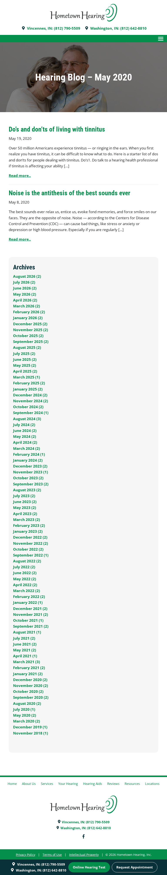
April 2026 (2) (25, 300)
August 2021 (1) (27, 632)
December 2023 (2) (30, 466)
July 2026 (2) (24, 282)
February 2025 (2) (29, 382)
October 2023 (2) (28, 477)
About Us (29, 783)
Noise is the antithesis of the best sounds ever (69, 193)
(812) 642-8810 (133, 28)
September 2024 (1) (30, 412)
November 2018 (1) (30, 733)
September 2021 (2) (30, 626)
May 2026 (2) (24, 294)
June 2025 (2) (25, 359)
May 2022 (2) (24, 578)
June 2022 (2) (25, 572)
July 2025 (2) (24, 353)
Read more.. (20, 175)
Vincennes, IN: (40, 28)
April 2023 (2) (25, 513)
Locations (152, 783)
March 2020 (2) (26, 721)
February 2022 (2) (29, 596)
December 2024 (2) (30, 394)
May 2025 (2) (24, 365)
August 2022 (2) (27, 560)
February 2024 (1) (29, 454)
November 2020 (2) (30, 685)
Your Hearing (68, 783)
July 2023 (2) (24, 495)
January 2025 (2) (28, 389)
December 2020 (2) (30, 679)
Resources (132, 783)
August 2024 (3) (27, 418)
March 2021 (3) (26, 661)
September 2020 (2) (30, 697)
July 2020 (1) (24, 709)
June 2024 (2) (25, 430)
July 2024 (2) (24, 424)
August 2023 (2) (27, 489)
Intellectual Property (84, 855)
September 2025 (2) (30, 341)
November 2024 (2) (30, 400)
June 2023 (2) (25, 501)
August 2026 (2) (27, 276)
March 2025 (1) (26, 377)
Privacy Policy (25, 855)
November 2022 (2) (30, 543)
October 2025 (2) (28, 335)
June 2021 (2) (25, 644)
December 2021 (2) (30, 608)
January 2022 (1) (28, 602)
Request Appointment (134, 867)
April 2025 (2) (25, 371)
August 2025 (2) (27, 347)
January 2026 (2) (28, 317)
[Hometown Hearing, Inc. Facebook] (83, 837)
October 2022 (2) (28, 549)
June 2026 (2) (25, 288)
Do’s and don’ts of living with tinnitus (57, 129)
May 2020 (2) (24, 715)
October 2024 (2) (28, 406)
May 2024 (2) (24, 436)
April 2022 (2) (25, 584)
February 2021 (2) (29, 667)
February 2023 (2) (29, 525)
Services (47, 783)
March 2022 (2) (26, 590)
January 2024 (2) (28, 460)
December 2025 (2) (30, 323)
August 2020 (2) (27, 703)
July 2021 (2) (24, 638)
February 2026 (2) (29, 311)
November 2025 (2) (30, 329)
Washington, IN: (104, 28)
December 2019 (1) (30, 726)
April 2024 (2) (25, 442)
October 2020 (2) (28, 691)
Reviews (113, 783)
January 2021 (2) (28, 673)
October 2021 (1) (28, 620)
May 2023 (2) (24, 507)
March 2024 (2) (26, 448)
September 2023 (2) (30, 483)
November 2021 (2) (30, 614)
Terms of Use (52, 855)
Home (12, 783)
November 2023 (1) (30, 471)
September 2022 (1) (30, 555)
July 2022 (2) (24, 566)
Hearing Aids (92, 783)
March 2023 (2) (26, 519)
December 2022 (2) (30, 537)
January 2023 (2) (28, 531)
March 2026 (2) (26, 305)
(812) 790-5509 (67, 28)
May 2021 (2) (24, 649)
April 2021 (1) (25, 655)
